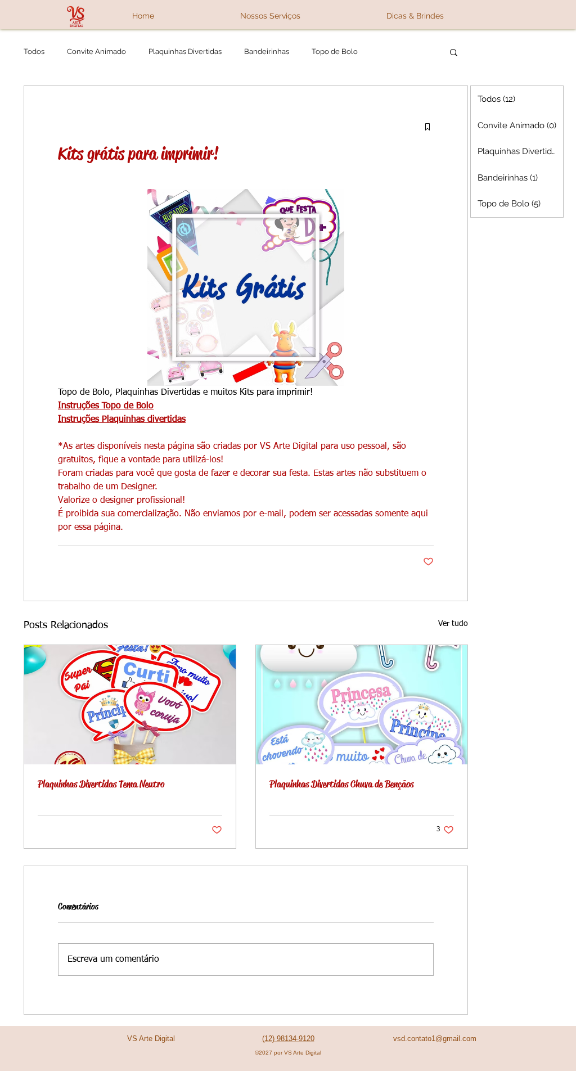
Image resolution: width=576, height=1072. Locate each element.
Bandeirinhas (266, 51)
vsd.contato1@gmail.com (434, 1038)
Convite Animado (96, 51)
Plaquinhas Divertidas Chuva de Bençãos (341, 784)
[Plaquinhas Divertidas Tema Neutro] (130, 704)
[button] (270, 16)
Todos (34, 51)
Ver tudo (453, 624)
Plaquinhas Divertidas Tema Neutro (101, 784)
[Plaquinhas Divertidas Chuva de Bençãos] (361, 704)
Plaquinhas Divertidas (185, 51)
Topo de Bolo (335, 51)
